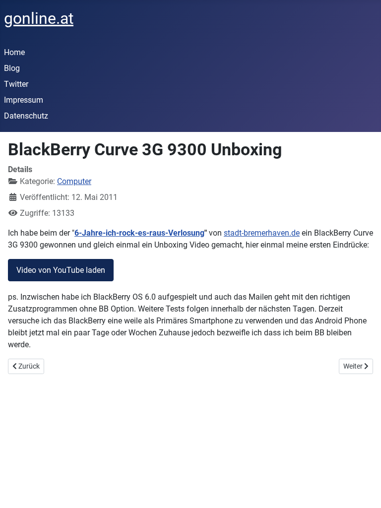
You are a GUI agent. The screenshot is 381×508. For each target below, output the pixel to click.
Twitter (16, 84)
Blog (12, 68)
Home (14, 52)
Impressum (23, 100)
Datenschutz (26, 116)
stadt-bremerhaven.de (262, 233)
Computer (74, 181)
